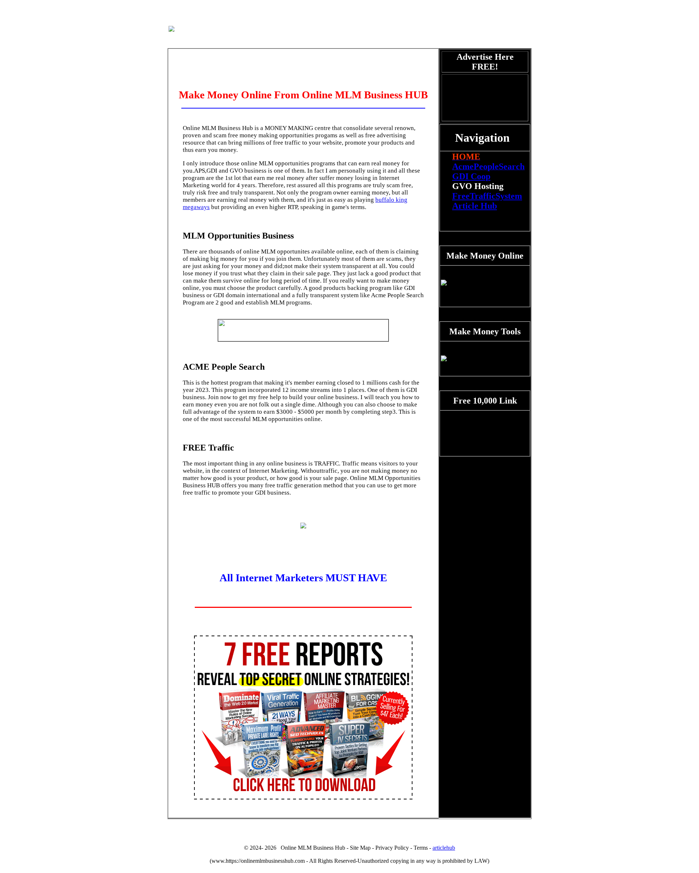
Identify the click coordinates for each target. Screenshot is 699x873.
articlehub (444, 848)
